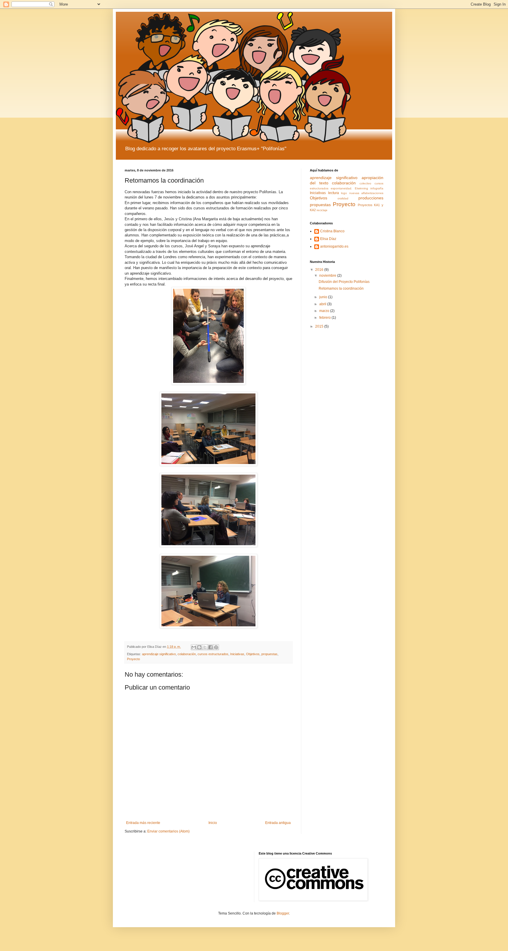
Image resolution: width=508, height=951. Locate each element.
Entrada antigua (278, 823)
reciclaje (322, 210)
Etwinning (361, 188)
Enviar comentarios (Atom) (168, 831)
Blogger (283, 913)
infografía (376, 188)
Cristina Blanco (332, 231)
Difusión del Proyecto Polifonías (344, 282)
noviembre (328, 275)
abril (323, 304)
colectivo (365, 183)
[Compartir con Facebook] (210, 647)
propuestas (269, 654)
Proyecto (133, 659)
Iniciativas (237, 654)
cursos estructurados (213, 654)
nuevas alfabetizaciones (366, 193)
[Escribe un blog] (199, 647)
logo (344, 193)
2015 (319, 326)
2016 (319, 270)
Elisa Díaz (328, 239)
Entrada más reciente (143, 823)
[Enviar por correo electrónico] (194, 647)
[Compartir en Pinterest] (216, 647)
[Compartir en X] (205, 647)
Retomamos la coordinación (341, 288)
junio (323, 297)
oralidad (342, 198)
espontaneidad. (341, 188)
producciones (370, 198)
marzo (324, 311)
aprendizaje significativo (159, 654)
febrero (325, 318)
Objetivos (253, 654)
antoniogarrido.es (334, 246)
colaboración (187, 654)
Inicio (212, 823)
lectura (333, 193)
